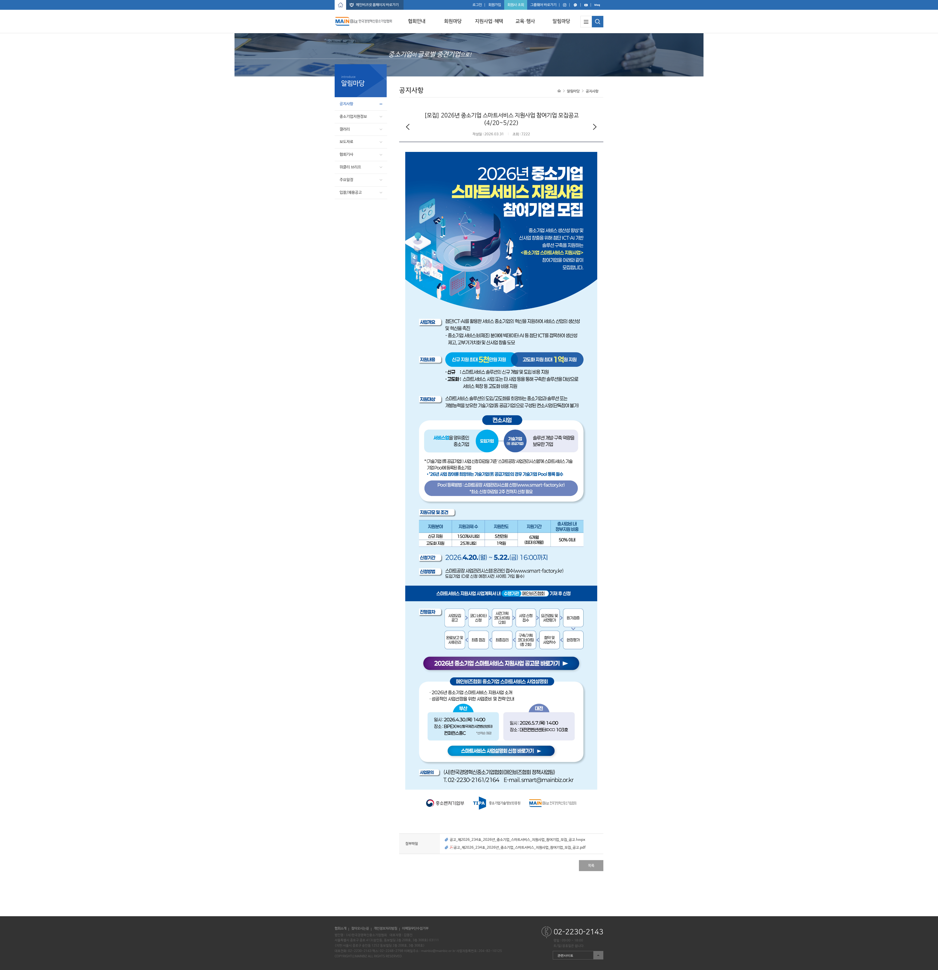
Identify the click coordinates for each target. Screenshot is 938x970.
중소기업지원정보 (353, 116)
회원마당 (453, 21)
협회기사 (346, 154)
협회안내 (417, 21)
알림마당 (561, 21)
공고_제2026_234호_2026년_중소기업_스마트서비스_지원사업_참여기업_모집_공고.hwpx (517, 840)
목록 (591, 866)
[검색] (597, 21)
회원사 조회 (515, 5)
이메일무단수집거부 (415, 928)
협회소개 (340, 928)
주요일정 (346, 180)
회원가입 (494, 5)
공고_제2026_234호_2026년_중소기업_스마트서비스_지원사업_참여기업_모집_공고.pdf (520, 847)
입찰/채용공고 (351, 192)
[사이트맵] (586, 21)
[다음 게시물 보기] (594, 128)
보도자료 (346, 141)
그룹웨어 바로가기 (543, 5)
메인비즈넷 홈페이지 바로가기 (377, 5)
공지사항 (346, 104)
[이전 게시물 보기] (407, 128)
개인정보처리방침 (385, 928)
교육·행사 (525, 21)
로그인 (477, 5)
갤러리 (345, 129)
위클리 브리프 (350, 167)
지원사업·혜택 (489, 21)
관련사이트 (563, 954)
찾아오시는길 (360, 928)
